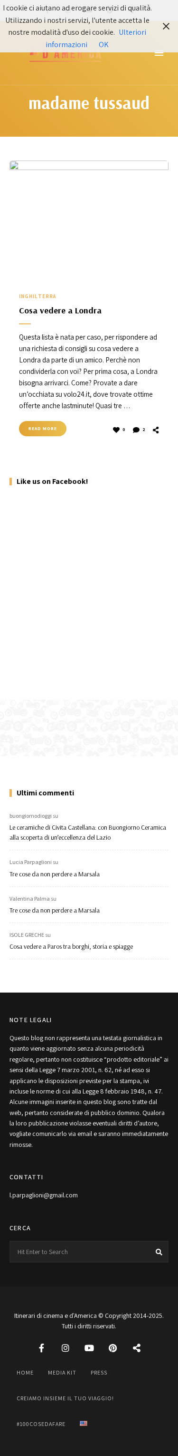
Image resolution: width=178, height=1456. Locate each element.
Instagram (65, 1348)
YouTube (89, 1348)
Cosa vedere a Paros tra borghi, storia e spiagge (71, 946)
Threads (137, 1348)
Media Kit (62, 1372)
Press (99, 1372)
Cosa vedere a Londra (60, 310)
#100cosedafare (41, 1423)
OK (104, 45)
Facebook (42, 1348)
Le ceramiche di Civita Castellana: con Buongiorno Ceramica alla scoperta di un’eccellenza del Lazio (87, 832)
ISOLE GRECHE (26, 934)
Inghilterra (37, 296)
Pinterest (113, 1348)
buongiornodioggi (30, 815)
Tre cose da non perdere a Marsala (54, 874)
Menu (159, 52)
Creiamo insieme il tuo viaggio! (65, 1398)
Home (25, 1372)
